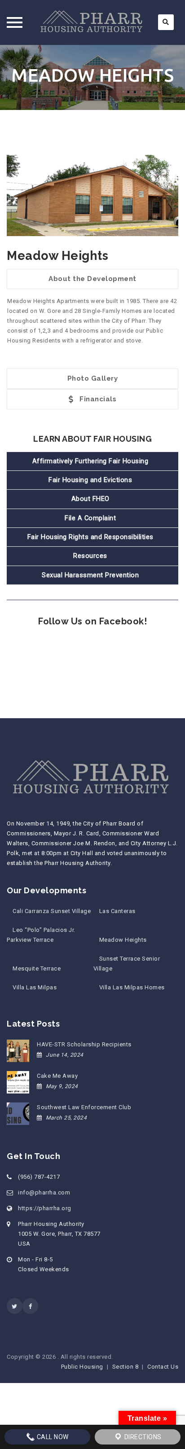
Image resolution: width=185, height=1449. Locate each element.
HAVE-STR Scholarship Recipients (84, 1044)
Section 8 (125, 1366)
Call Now (52, 1436)
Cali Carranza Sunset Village (52, 911)
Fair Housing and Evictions (90, 480)
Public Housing (82, 1366)
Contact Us (162, 1366)
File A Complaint (90, 518)
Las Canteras (117, 911)
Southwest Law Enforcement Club (84, 1107)
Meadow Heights (123, 939)
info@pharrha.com (44, 1192)
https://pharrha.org (44, 1208)
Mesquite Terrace (37, 968)
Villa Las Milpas (35, 987)
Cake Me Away (57, 1075)
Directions (142, 1436)
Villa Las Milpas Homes (132, 987)
